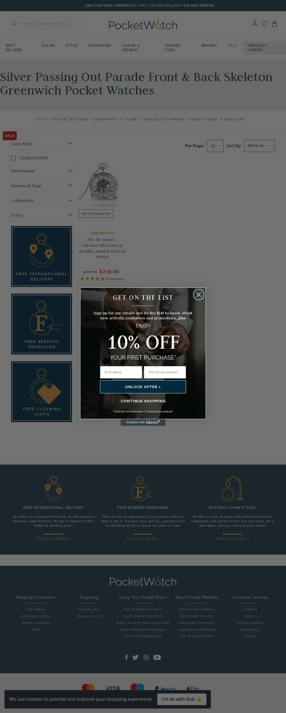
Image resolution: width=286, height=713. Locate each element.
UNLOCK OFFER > (143, 387)
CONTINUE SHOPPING (143, 401)
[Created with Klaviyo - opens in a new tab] (143, 422)
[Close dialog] (199, 295)
